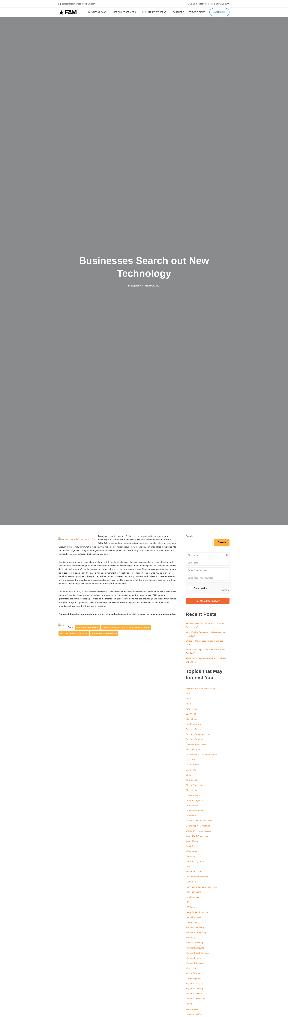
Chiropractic (191, 790)
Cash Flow (191, 770)
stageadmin (136, 286)
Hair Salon (191, 882)
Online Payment (193, 978)
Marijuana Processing (196, 932)
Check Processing (194, 785)
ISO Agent (190, 907)
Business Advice (193, 729)
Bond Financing (193, 724)
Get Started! (219, 12)
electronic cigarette (195, 861)
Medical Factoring (194, 942)
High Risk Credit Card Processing (202, 887)
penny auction (192, 1009)
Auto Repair (191, 709)
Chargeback (191, 780)
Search (189, 536)
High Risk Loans (193, 892)
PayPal (189, 1004)
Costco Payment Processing (199, 820)
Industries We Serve (154, 12)
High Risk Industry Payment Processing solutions (126, 627)
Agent (188, 704)
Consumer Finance (195, 810)
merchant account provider (73, 633)
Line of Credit (192, 922)
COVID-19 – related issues (198, 831)
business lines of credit (196, 744)
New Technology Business (104, 633)
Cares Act (190, 759)
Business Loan (193, 749)
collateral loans (193, 795)
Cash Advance (193, 764)
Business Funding (194, 739)
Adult (188, 698)
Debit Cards (191, 846)
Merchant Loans (193, 958)
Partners (178, 12)
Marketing (190, 937)
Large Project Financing (197, 912)
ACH (188, 693)
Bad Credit (191, 714)
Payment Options (194, 993)
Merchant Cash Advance (197, 953)
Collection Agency (194, 800)
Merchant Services (124, 12)
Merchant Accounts (195, 948)
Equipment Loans (194, 871)
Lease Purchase (193, 917)
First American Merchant (197, 876)
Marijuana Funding (195, 927)
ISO (187, 902)
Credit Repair (192, 841)
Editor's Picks (197, 12)
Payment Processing (195, 998)
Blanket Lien (192, 719)
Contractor (191, 815)
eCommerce (192, 851)
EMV (188, 866)
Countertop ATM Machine (198, 826)
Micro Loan (191, 968)
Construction (192, 805)
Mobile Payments (194, 973)
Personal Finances (195, 1014)
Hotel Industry (192, 897)
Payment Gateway (194, 988)
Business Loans (97, 12)
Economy (190, 856)
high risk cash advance (87, 627)
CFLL (188, 775)
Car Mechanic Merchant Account (201, 754)
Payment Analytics (194, 983)
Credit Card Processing (197, 836)
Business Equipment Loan (198, 734)
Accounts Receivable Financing (201, 688)
